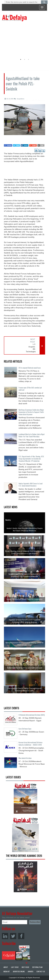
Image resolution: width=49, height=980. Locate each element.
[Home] (14, 18)
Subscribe (16, 953)
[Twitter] (13, 936)
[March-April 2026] (25, 799)
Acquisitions (20, 99)
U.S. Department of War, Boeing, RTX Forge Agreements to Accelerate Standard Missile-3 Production (31, 458)
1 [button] (20, 59)
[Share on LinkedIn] (24, 145)
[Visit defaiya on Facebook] (8, 145)
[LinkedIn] (5, 936)
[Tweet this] (16, 145)
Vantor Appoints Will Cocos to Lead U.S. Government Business (30, 484)
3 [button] (28, 59)
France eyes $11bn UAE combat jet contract (30, 388)
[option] (24, 40)
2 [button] (24, 59)
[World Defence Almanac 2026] (25, 876)
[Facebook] (21, 936)
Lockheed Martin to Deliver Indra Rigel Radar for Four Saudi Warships (31, 435)
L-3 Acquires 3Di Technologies (30, 348)
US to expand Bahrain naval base (30, 367)
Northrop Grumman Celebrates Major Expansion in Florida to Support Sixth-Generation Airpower (31, 412)
